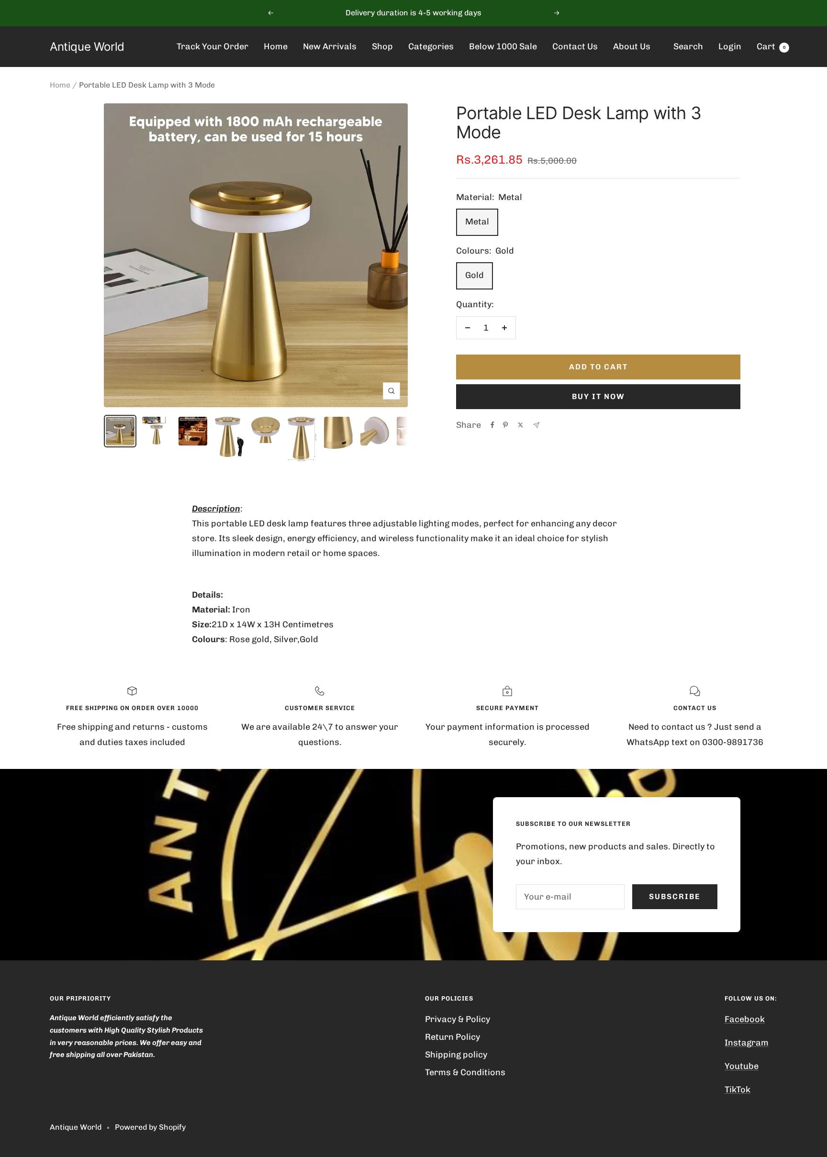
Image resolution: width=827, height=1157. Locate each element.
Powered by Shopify (150, 1127)
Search (688, 46)
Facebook (745, 1019)
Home (276, 46)
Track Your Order (212, 46)
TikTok (737, 1089)
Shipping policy (456, 1054)
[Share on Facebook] (492, 425)
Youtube (742, 1066)
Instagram (747, 1042)
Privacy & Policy (457, 1019)
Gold (474, 275)
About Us (631, 46)
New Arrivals (330, 46)
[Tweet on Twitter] (520, 425)
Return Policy (452, 1037)
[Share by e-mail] (536, 425)
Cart (771, 46)
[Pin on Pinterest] (505, 425)
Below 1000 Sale (503, 46)
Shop (382, 46)
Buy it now (598, 396)
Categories (431, 46)
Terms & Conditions (465, 1072)
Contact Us (575, 46)
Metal (477, 221)
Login (729, 46)
